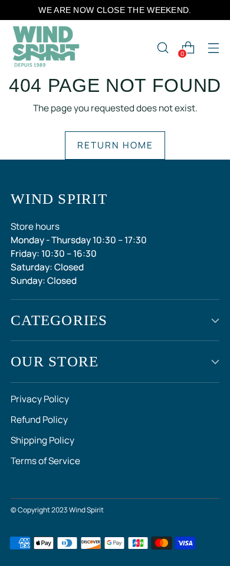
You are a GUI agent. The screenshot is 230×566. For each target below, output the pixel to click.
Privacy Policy (40, 399)
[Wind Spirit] (46, 48)
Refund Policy (39, 419)
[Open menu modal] (213, 48)
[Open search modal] (162, 48)
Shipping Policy (42, 440)
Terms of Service (45, 461)
